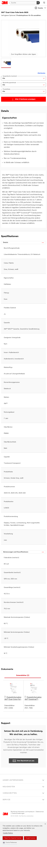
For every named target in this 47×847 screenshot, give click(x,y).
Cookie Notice (8, 833)
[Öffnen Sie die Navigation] (44, 3)
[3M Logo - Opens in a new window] (5, 2)
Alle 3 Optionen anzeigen (25, 99)
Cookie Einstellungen (18, 813)
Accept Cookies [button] (30, 838)
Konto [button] (40, 8)
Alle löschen (41, 73)
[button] (10, 842)
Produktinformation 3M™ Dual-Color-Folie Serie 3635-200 (13, 698)
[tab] (22, 675)
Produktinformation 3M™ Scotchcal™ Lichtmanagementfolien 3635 (34, 698)
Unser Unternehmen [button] (13, 780)
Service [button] (6, 800)
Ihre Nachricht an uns (25, 761)
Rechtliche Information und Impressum (22, 811)
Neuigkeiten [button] (9, 787)
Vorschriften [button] (10, 793)
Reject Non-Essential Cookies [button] (12, 838)
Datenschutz (40, 811)
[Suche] (38, 2)
